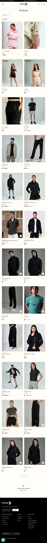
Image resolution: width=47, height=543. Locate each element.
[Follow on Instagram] (16, 533)
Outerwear (4, 520)
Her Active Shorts (6, 429)
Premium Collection (5, 518)
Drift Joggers (5, 316)
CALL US (19, 520)
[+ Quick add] (21, 47)
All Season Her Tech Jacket (30, 202)
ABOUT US (30, 518)
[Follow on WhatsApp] (18, 533)
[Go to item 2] (23, 493)
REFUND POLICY (31, 524)
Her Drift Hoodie (27, 467)
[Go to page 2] (26, 476)
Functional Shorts (6, 391)
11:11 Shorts (4, 89)
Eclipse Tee (26, 316)
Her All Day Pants (28, 429)
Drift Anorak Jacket (6, 278)
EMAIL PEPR (20, 518)
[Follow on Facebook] (15, 533)
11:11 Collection (5, 524)
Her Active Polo (27, 391)
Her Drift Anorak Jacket (7, 467)
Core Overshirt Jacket (29, 240)
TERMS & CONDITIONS (32, 520)
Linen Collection (5, 522)
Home (4, 15)
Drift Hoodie (27, 278)
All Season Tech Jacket (7, 202)
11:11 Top (26, 89)
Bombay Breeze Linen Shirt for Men (9, 240)
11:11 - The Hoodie (5, 51)
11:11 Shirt (26, 51)
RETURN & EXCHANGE (32, 522)
